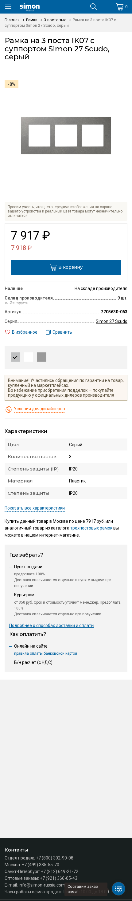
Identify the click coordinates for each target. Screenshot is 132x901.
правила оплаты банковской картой (45, 653)
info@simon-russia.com (42, 885)
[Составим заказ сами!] (118, 888)
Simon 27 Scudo (111, 321)
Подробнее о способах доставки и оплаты (51, 625)
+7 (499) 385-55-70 (40, 864)
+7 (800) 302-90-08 (54, 857)
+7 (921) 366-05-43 (58, 878)
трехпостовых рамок (91, 528)
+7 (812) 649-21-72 (59, 871)
